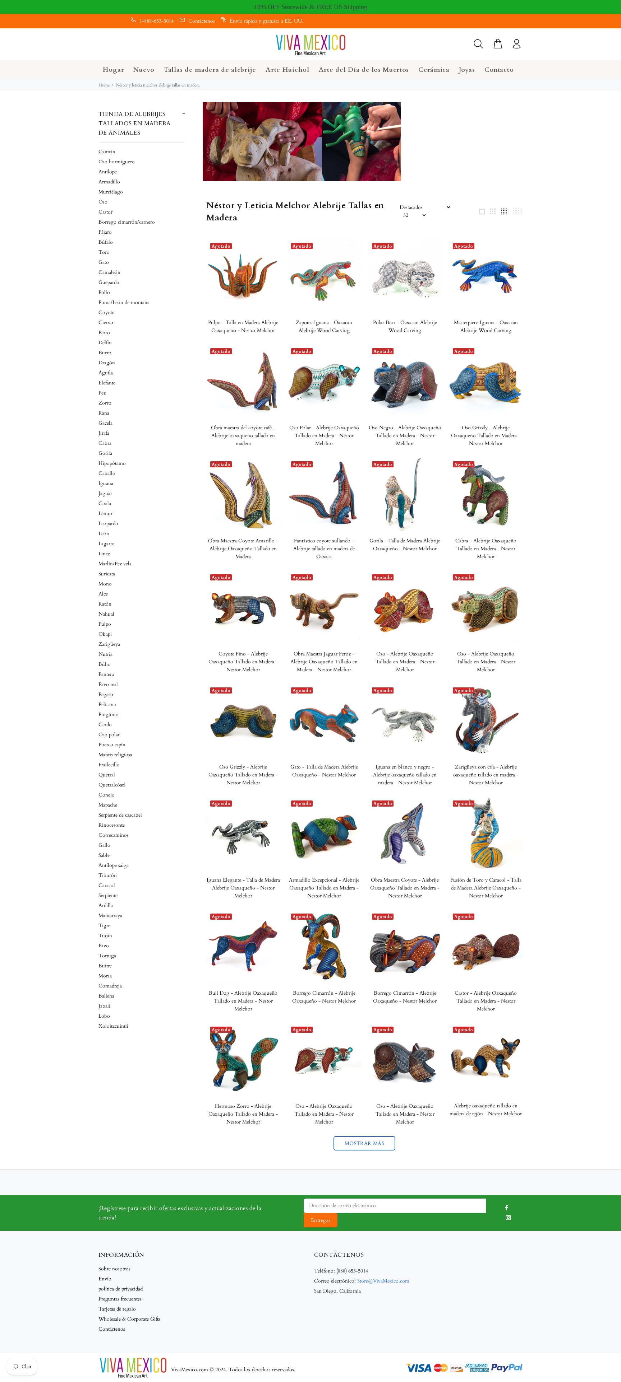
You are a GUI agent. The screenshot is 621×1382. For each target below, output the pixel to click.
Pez (102, 392)
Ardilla (105, 905)
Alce (103, 593)
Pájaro (105, 232)
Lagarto (106, 543)
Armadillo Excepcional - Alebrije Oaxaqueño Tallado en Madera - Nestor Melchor (324, 888)
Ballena (106, 996)
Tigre (104, 925)
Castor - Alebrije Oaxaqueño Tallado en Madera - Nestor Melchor (486, 1001)
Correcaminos (113, 835)
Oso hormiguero (116, 161)
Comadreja (110, 985)
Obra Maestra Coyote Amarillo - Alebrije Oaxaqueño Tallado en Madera (243, 548)
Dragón (106, 362)
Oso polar (109, 734)
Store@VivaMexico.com (383, 1281)
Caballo (106, 473)
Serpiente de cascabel (120, 815)
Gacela (105, 423)
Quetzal (106, 774)
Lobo (104, 1016)
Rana (103, 413)
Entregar (320, 1220)
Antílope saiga (113, 865)
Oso (102, 202)
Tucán (105, 935)
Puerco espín (111, 744)
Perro (104, 332)
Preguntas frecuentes (120, 1298)
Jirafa (103, 433)
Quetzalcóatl (111, 784)
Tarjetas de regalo (117, 1309)
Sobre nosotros (114, 1268)
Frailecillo (109, 764)
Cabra (104, 443)
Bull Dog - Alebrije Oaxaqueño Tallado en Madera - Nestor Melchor (243, 1001)
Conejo (106, 795)
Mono (105, 583)
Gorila (105, 453)
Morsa (105, 975)
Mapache (107, 805)
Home (104, 85)
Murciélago (110, 191)
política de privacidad (120, 1288)
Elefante (106, 382)
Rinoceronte (111, 825)
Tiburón (107, 875)
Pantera (106, 674)
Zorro (104, 403)
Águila (105, 372)
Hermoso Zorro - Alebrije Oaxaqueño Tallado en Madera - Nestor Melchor (243, 1114)
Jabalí (104, 1006)
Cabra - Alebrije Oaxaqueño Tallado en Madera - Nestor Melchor (485, 548)
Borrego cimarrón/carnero (126, 222)
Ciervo (105, 322)
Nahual (106, 614)
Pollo (104, 292)
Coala (104, 503)
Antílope (107, 171)
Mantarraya (110, 915)
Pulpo (104, 624)
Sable (104, 855)
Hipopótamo (112, 463)
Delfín (105, 342)
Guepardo (108, 282)
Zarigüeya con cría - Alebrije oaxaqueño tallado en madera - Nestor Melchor (486, 775)
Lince (104, 553)
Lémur (105, 513)
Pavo (103, 945)
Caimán (106, 151)
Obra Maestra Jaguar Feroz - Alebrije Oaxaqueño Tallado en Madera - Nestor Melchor (324, 661)
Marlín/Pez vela (115, 563)
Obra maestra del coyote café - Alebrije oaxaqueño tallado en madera (243, 435)
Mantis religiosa (115, 754)
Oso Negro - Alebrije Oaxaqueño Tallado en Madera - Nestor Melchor (405, 435)
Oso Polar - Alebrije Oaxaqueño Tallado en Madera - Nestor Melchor (324, 435)
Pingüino (108, 714)
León (103, 533)
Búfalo (105, 242)
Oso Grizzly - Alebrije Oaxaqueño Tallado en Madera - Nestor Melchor (485, 435)
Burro (104, 352)
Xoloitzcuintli (113, 1026)
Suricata (106, 573)
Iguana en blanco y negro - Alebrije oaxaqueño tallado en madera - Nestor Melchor (405, 775)
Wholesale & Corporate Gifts (129, 1319)
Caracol (106, 885)
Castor (105, 212)
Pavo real (108, 684)
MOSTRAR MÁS (365, 1143)
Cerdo (105, 724)
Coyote (106, 312)
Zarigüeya (109, 644)
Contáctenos (201, 21)
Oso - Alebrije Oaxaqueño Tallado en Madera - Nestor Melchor (405, 661)
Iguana (105, 483)
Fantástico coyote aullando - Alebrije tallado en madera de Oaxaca (324, 548)
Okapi (105, 634)
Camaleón (109, 272)
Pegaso (105, 694)
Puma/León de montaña (124, 302)
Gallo (104, 845)
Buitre (105, 965)
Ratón (104, 604)
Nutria (105, 654)
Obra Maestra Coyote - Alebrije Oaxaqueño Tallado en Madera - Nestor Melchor (405, 888)
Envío (104, 1278)
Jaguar (105, 493)
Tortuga (107, 955)
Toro (104, 252)
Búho (104, 664)
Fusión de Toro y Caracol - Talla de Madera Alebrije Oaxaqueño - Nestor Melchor (485, 888)
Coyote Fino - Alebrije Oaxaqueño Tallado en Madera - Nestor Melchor (243, 661)
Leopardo (108, 523)
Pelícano (107, 704)
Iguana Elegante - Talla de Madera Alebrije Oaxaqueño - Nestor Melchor (243, 888)
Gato (103, 262)
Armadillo (109, 181)
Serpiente (108, 895)
